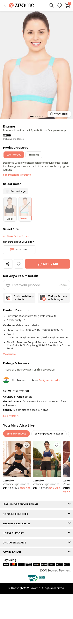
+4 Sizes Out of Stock (16, 236)
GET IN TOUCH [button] (13, 552)
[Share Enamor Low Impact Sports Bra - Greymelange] (7, 264)
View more (9, 354)
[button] (4, 5)
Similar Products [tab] (16, 433)
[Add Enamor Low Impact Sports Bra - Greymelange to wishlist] (18, 264)
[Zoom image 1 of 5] (36, 64)
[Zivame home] (21, 5)
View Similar (61, 113)
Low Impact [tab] (14, 154)
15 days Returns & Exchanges (57, 298)
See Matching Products (17, 174)
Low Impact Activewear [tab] (49, 433)
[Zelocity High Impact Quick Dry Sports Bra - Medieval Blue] (47, 459)
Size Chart (22, 249)
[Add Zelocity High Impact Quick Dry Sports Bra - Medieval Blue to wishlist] (57, 445)
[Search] (51, 5)
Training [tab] (34, 154)
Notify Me (50, 264)
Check (62, 285)
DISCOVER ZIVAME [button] (15, 542)
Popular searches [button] (16, 514)
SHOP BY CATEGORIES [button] (17, 523)
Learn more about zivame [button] (21, 504)
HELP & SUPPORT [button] (14, 533)
